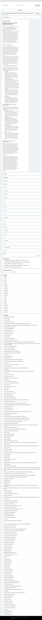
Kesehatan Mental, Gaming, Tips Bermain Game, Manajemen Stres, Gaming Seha (15, 416)
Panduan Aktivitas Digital (7, 454)
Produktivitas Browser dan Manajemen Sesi (10, 512)
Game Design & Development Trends (9, 356)
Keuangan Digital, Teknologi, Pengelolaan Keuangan (11, 423)
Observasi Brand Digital (7, 444)
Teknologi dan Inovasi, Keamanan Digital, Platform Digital (11, 582)
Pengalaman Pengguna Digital (8, 495)
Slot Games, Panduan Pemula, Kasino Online (10, 525)
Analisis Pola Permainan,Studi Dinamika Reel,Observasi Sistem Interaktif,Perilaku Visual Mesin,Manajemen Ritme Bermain (20, 325)
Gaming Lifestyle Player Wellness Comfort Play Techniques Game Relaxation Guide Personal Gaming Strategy (19, 371)
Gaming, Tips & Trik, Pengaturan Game (9, 374)
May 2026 (5, 280)
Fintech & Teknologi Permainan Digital (9, 347)
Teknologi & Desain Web (7, 565)
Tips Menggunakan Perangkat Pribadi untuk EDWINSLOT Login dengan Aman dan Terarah (16, 260)
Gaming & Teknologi (6, 369)
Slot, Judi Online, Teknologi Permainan (9, 540)
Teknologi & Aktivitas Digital (8, 560)
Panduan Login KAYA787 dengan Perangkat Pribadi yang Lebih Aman (13, 263)
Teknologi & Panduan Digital (7, 574)
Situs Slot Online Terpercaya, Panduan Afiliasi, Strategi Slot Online (13, 520)
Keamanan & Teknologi (7, 384)
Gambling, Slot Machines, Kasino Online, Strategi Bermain (12, 351)
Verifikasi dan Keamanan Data (8, 614)
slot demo (5, 227)
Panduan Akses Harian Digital (8, 449)
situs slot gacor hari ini (7, 247)
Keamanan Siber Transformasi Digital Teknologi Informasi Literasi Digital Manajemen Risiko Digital (17, 411)
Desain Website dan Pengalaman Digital (9, 338)
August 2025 (5, 295)
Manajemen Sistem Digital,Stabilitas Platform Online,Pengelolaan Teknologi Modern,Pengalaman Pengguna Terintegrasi (20, 442)
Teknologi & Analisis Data (7, 562)
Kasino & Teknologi (6, 379)
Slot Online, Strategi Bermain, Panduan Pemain (10, 535)
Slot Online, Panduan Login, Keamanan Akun (10, 532)
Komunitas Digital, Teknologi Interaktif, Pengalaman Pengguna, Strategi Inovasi (14, 429)
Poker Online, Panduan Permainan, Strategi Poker (10, 510)
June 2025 (5, 298)
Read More (4, 170)
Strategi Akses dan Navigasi (8, 545)
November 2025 (6, 290)
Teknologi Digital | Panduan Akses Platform (10, 587)
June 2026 (5, 278)
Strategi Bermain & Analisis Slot (8, 547)
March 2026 (5, 283)
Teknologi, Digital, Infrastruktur (8, 602)
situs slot (5, 207)
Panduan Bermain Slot (7, 457)
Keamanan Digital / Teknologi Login (9, 391)
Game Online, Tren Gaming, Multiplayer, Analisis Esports (11, 364)
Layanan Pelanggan (6, 432)
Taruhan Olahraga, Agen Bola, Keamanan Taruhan (10, 554)
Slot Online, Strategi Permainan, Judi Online (10, 537)
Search (4, 253)
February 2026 (6, 285)
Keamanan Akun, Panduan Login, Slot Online (10, 386)
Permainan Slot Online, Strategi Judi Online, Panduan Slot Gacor (12, 505)
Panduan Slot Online (6, 483)
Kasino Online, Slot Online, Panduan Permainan (10, 381)
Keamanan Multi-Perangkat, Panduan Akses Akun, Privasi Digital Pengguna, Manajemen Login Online (17, 404)
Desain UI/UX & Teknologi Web (8, 333)
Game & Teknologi (6, 354)
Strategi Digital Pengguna (7, 550)
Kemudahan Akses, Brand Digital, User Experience (10, 413)
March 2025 (5, 303)
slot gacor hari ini (10, 27)
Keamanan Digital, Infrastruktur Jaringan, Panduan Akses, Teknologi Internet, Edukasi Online (16, 399)
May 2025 (5, 300)
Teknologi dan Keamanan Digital (8, 584)
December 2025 (6, 288)
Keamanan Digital (6, 389)
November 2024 (6, 310)
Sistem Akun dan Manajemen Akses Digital (10, 517)
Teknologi (5, 557)
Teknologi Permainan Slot (7, 597)
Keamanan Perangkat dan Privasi (8, 409)
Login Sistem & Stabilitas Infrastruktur (9, 434)
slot (4, 200)
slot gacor (5, 187)
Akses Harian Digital (6, 320)
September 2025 (6, 293)
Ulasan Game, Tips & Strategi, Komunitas (9, 607)
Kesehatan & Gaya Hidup (7, 414)
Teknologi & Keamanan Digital (8, 572)
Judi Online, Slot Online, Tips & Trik (8, 376)
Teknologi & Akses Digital (7, 559)
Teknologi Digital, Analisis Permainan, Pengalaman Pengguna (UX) (13, 589)
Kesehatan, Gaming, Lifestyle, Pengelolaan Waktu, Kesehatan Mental (13, 421)
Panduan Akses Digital (7, 447)
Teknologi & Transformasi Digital (8, 579)
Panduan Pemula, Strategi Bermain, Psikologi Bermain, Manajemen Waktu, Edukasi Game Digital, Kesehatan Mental (19, 475)
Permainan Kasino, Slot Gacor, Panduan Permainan (11, 500)
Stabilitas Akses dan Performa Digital (9, 542)
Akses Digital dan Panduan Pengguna (9, 316)
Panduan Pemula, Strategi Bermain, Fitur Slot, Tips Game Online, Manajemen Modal (15, 473)
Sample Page (20, 10)
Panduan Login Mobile (7, 464)
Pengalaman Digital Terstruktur (8, 492)
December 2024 (6, 308)
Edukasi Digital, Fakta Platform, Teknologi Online (10, 340)
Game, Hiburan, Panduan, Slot (8, 366)
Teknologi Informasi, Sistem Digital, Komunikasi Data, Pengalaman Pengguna (14, 592)
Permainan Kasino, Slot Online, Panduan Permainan (11, 502)
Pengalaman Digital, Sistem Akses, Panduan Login (11, 493)
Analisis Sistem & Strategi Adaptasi (9, 328)
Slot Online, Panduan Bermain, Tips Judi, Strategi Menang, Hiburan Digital (14, 530)
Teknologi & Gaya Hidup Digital (8, 569)
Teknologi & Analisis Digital (7, 564)
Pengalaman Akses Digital (7, 490)
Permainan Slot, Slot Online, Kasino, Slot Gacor (10, 507)
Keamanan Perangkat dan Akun (8, 408)
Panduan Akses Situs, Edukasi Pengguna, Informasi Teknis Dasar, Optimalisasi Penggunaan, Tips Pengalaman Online (20, 452)
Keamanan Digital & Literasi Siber (8, 394)
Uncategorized (6, 609)
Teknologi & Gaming (6, 567)
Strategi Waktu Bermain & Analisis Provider (10, 552)
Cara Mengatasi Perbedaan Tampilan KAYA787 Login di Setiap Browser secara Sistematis (16, 265)
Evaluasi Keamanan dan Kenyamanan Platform (10, 346)
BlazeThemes (13, 618)
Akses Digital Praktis (7, 318)
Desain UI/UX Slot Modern (7, 335)
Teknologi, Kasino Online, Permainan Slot (9, 604)
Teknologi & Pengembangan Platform (9, 577)
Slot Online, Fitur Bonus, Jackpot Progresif (9, 527)
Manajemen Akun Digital (7, 437)
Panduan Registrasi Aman (7, 480)
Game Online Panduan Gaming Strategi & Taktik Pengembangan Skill (13, 359)
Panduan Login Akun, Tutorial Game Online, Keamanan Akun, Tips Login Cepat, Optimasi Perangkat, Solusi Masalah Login (20, 462)
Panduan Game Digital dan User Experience (10, 459)
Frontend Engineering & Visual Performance (10, 349)
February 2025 (6, 305)
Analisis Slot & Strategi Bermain (8, 330)
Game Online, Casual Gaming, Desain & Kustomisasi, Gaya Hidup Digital (13, 361)
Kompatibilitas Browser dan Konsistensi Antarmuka (11, 427)
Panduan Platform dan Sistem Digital (9, 478)
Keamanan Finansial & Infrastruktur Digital (9, 401)
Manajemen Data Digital (7, 439)
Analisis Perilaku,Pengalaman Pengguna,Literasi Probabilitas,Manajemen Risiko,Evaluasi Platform (17, 323)
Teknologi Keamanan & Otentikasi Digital (9, 594)
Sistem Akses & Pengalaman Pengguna (9, 515)
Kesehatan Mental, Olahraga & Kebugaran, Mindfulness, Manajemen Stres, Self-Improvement (16, 418)
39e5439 (4, 25)
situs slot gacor (6, 190)
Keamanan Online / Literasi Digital (8, 406)
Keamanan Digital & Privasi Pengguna (9, 396)
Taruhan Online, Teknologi (7, 555)
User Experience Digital (7, 612)
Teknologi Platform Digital (7, 599)
